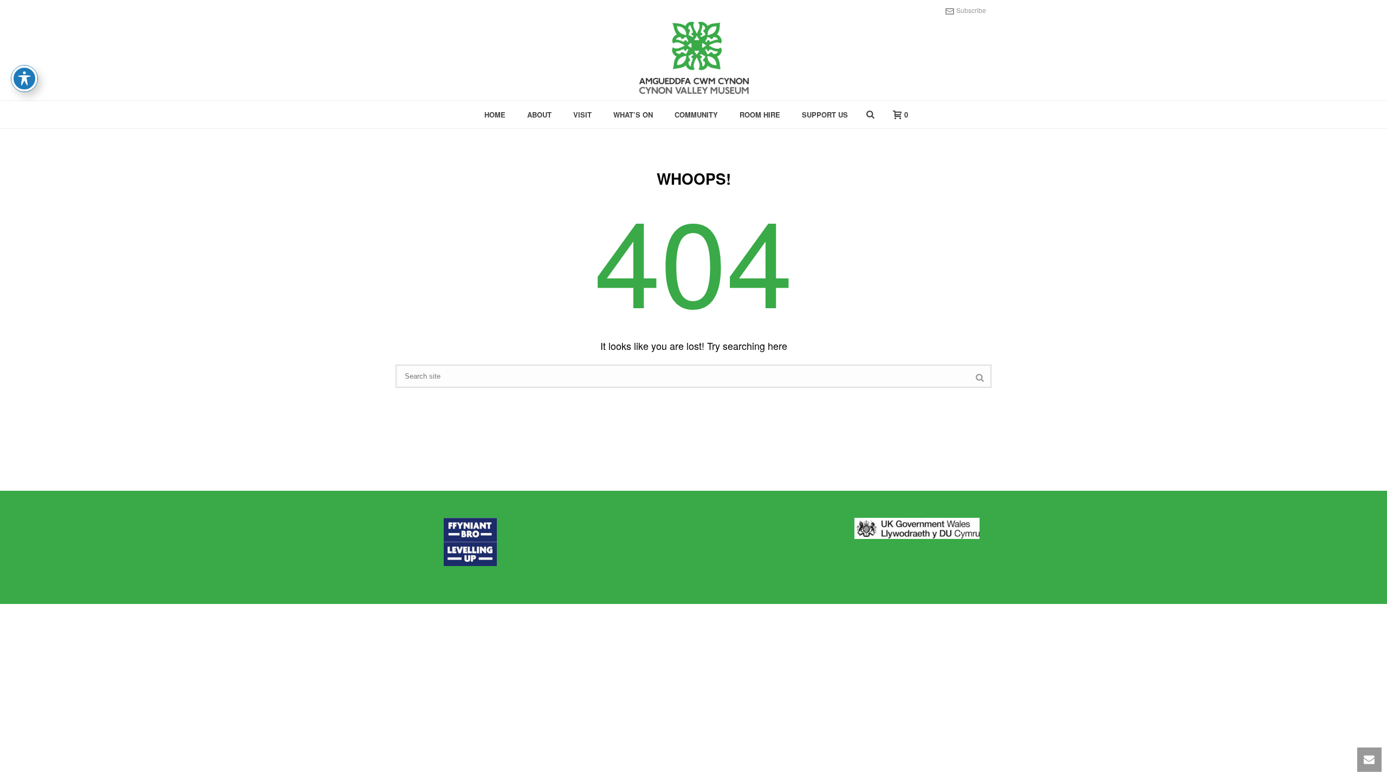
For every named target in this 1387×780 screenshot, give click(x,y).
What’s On (633, 114)
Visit (582, 114)
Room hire (760, 114)
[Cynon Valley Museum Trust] (693, 59)
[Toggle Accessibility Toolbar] (24, 79)
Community (696, 114)
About (539, 114)
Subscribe (971, 10)
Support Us (825, 114)
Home (494, 114)
